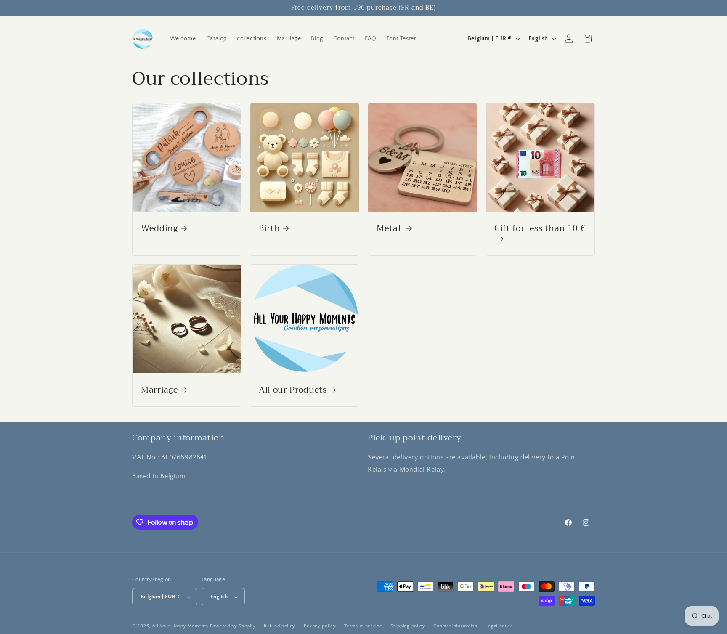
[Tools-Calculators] (135, 495)
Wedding (159, 228)
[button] (587, 38)
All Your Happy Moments (180, 626)
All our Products (293, 390)
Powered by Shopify (233, 626)
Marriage (159, 390)
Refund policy (279, 626)
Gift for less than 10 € (540, 229)
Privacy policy (320, 626)
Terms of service (363, 626)
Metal (390, 228)
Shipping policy (407, 626)
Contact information (455, 626)
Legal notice (499, 626)
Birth (269, 228)
